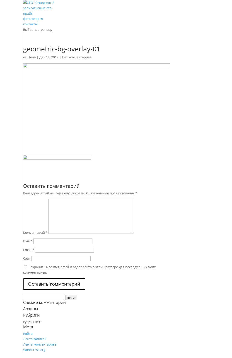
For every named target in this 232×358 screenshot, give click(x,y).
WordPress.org (34, 350)
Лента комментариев (39, 344)
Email (28, 250)
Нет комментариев (77, 57)
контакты (30, 24)
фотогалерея (33, 19)
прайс (28, 13)
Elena (31, 57)
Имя (27, 241)
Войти (28, 334)
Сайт (27, 258)
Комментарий (35, 232)
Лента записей (34, 339)
